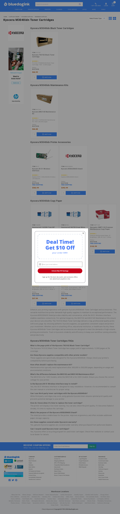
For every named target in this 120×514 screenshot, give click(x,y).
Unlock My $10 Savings (60, 271)
